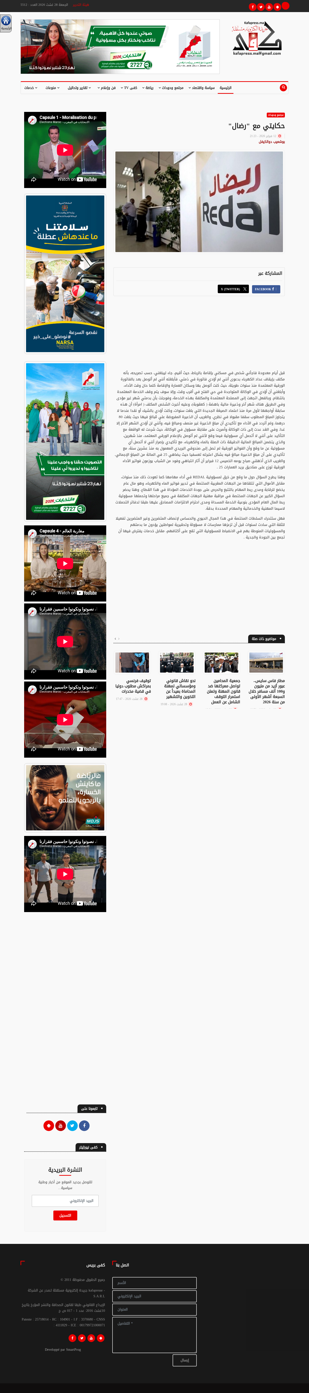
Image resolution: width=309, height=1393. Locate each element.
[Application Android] (277, 6)
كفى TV (130, 88)
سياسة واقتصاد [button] (203, 88)
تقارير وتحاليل (78, 88)
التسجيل (65, 1215)
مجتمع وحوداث (172, 88)
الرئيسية (226, 88)
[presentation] (118, 639)
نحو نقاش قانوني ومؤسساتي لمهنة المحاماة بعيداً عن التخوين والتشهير (180, 688)
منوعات (51, 88)
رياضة (149, 88)
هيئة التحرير (81, 5)
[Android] (101, 1338)
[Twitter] (260, 6)
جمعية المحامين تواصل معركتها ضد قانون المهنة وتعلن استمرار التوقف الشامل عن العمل (223, 691)
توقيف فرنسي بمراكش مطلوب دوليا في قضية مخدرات (133, 686)
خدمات (29, 88)
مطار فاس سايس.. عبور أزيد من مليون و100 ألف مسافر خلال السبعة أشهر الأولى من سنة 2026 (267, 691)
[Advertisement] (199, 336)
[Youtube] (268, 6)
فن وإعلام (108, 88)
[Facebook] (252, 6)
